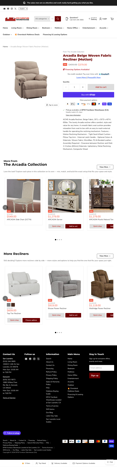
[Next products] (111, 207)
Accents (103, 28)
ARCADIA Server (55, 219)
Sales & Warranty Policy (35, 443)
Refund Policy (51, 372)
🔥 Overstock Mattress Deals (27, 34)
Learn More (81, 77)
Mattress (59, 28)
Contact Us (50, 365)
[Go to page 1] (55, 239)
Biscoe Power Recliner (57, 308)
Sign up (94, 375)
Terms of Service (9, 398)
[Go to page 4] (61, 239)
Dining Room (32, 28)
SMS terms (50, 409)
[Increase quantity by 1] (83, 87)
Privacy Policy (51, 375)
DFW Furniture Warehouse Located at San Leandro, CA (53, 400)
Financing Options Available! (77, 69)
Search (48, 358)
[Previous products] (5, 207)
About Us (49, 362)
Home (5, 28)
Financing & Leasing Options (55, 34)
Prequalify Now (94, 77)
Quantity (66, 82)
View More (104, 167)
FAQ (47, 388)
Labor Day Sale (52, 416)
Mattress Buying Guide (10, 445)
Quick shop (56, 226)
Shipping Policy (52, 378)
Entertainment (89, 28)
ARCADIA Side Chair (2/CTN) (19, 219)
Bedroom (46, 28)
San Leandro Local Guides (42, 450)
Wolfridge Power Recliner (100, 308)
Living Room (16, 28)
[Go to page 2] (57, 239)
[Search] (58, 18)
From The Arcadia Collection (73, 52)
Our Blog (49, 412)
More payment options (88, 100)
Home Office (72, 28)
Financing (49, 368)
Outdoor (6, 34)
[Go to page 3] (59, 239)
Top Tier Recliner (14, 313)
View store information (73, 115)
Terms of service (52, 406)
